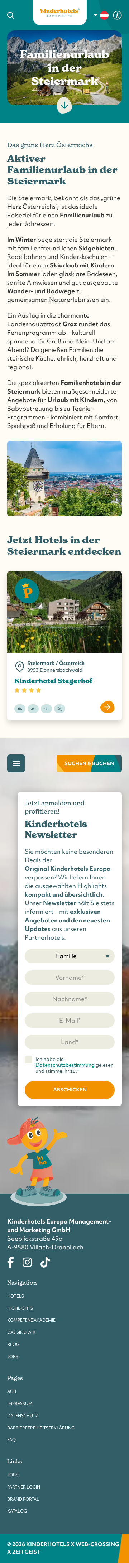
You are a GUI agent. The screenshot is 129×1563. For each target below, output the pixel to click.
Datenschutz (22, 1416)
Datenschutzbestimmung (65, 1065)
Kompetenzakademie (31, 1320)
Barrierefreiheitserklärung (41, 1428)
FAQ (11, 1440)
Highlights (20, 1308)
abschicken (70, 1089)
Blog (13, 1344)
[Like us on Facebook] (10, 1261)
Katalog (17, 1511)
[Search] (14, 15)
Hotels (15, 1296)
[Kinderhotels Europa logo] (60, 12)
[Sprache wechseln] (101, 15)
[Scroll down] (64, 105)
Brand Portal (23, 1499)
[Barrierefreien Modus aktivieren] (117, 15)
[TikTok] (45, 1261)
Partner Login (23, 1487)
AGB (11, 1391)
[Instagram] (27, 1261)
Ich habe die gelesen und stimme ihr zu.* (74, 1065)
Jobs (12, 1357)
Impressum (19, 1404)
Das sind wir (21, 1332)
